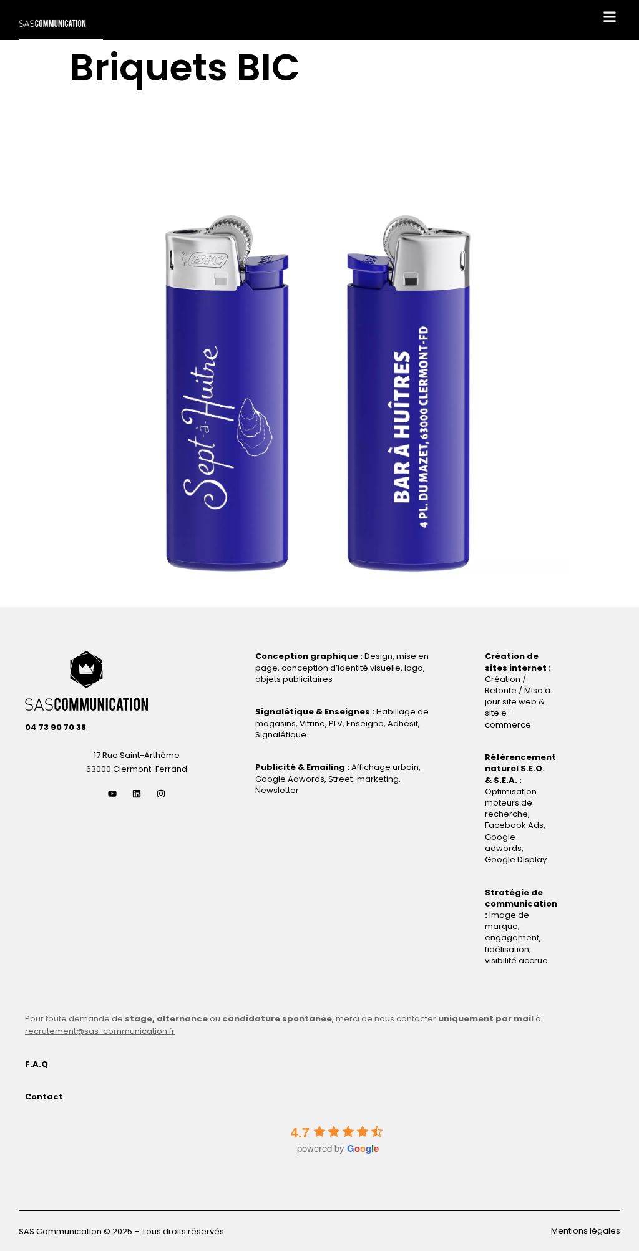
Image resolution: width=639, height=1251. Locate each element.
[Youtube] (112, 793)
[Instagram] (161, 793)
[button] (610, 16)
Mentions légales (585, 1231)
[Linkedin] (136, 793)
